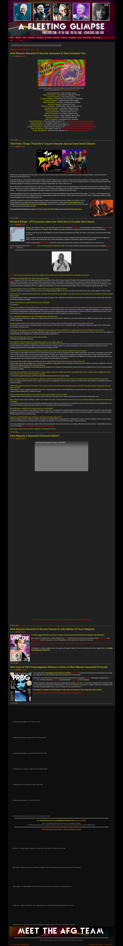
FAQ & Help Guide (47, 829)
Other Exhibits (97, 37)
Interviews (64, 37)
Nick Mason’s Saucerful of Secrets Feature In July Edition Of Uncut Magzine (52, 629)
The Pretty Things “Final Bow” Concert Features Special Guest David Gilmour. (53, 143)
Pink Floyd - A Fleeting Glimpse (21, 944)
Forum (24, 37)
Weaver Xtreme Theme (97, 944)
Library (79, 37)
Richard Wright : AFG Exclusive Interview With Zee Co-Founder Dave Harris (52, 221)
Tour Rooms (39, 37)
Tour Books (48, 37)
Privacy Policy (57, 829)
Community (31, 37)
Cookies (65, 829)
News (16, 139)
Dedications (72, 829)
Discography (72, 37)
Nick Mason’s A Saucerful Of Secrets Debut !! (34, 435)
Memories (56, 37)
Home (12, 37)
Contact (78, 829)
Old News (18, 37)
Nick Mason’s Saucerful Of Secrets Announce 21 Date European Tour (48, 53)
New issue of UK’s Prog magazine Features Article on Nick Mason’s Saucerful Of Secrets (59, 666)
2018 (21, 40)
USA (75, 820)
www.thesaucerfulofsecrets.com (69, 90)
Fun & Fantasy (87, 37)
